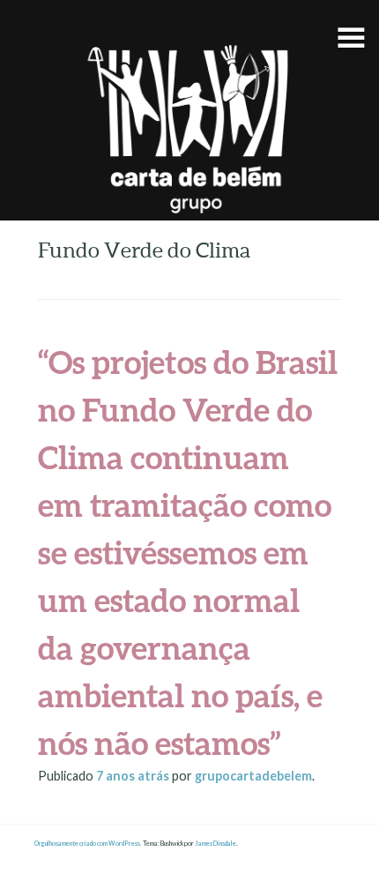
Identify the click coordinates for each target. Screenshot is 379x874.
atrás (134, 775)
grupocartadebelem (253, 775)
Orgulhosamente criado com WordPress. (88, 844)
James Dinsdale (215, 844)
